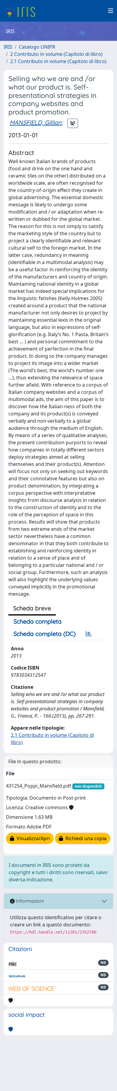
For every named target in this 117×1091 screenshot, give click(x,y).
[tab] (89, 634)
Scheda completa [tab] (38, 621)
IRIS (8, 47)
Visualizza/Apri (32, 838)
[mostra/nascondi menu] (110, 11)
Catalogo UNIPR (37, 47)
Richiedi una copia (84, 838)
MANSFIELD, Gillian (36, 122)
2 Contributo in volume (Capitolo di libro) (56, 54)
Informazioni (29, 901)
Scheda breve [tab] (32, 608)
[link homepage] (22, 11)
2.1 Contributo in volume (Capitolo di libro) (58, 61)
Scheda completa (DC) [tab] (45, 633)
